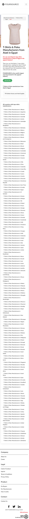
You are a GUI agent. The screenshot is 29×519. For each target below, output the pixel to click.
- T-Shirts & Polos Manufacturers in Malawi (13, 283)
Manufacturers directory (9, 17)
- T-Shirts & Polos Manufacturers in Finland (13, 203)
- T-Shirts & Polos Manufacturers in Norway (14, 328)
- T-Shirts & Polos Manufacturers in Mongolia (14, 295)
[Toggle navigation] (26, 4)
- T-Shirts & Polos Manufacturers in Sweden (14, 384)
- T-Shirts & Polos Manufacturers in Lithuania (14, 270)
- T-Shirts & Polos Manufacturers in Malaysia (14, 285)
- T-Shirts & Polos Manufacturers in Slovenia (14, 367)
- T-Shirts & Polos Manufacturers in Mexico (13, 290)
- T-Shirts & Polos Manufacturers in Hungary (14, 231)
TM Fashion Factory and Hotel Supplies (14, 93)
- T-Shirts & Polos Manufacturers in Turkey (13, 411)
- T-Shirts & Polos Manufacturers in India (13, 233)
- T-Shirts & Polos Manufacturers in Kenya (13, 256)
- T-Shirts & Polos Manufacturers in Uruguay (14, 431)
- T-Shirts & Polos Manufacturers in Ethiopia (14, 198)
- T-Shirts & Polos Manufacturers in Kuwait (13, 258)
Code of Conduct (6, 468)
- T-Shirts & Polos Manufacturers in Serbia (13, 356)
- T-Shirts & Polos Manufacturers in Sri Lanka (14, 380)
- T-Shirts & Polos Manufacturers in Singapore (14, 362)
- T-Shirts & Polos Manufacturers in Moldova (14, 293)
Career (3, 459)
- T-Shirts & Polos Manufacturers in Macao (13, 277)
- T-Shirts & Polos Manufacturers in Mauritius (14, 288)
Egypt (6, 19)
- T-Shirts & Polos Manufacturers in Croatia (13, 171)
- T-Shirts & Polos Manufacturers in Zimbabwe (14, 440)
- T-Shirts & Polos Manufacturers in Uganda (13, 414)
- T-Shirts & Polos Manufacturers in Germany (14, 210)
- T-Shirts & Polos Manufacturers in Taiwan (13, 393)
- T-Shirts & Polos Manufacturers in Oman (13, 330)
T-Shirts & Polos (19, 17)
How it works (5, 491)
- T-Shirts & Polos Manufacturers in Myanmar (14, 304)
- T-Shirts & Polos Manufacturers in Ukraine (13, 416)
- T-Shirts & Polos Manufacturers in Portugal (14, 342)
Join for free (7, 80)
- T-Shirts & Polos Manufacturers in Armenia (14, 114)
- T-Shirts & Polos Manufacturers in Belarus (13, 130)
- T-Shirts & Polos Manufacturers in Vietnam (14, 435)
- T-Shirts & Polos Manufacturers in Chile (13, 162)
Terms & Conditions (6, 474)
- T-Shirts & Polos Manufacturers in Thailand (14, 398)
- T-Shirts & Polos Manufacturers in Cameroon (14, 153)
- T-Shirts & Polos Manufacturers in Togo (13, 400)
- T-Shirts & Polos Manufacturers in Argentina (14, 112)
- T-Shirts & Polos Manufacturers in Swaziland (14, 382)
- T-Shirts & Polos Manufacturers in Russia (13, 347)
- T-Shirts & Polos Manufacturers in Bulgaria (14, 148)
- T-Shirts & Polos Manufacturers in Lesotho (14, 268)
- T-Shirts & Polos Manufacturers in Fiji (12, 201)
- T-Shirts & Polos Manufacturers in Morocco (14, 301)
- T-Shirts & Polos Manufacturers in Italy (13, 242)
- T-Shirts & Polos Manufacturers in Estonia (13, 196)
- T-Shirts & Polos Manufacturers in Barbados (14, 127)
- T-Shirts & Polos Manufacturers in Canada (13, 155)
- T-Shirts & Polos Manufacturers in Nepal (13, 308)
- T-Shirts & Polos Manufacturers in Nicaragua (14, 319)
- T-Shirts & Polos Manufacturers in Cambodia (14, 150)
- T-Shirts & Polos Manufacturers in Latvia (13, 263)
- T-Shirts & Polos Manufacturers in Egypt (13, 189)
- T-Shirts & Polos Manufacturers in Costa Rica (14, 169)
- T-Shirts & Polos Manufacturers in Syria (13, 391)
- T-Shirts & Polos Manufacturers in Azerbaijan (14, 121)
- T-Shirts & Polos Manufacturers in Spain (13, 377)
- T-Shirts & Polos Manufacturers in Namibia (14, 306)
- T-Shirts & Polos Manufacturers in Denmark (14, 178)
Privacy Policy (5, 477)
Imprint (3, 471)
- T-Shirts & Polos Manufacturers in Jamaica (14, 245)
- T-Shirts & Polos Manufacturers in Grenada (14, 217)
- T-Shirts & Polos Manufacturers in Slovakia (14, 364)
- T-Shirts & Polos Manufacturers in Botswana (14, 141)
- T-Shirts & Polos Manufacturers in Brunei (13, 146)
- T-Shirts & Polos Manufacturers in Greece (13, 215)
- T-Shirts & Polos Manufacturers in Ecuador (14, 187)
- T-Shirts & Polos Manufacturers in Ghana (13, 212)
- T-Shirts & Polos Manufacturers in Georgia (13, 208)
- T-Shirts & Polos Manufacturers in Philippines (14, 337)
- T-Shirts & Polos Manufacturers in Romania (14, 344)
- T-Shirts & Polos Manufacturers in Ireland (13, 238)
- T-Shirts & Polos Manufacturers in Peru (13, 335)
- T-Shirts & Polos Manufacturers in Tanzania (14, 395)
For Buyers (4, 486)
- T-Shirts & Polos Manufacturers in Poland (13, 340)
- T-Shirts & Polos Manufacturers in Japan (13, 247)
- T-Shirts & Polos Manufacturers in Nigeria (13, 321)
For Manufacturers (6, 489)
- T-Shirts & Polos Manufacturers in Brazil (13, 143)
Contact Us (4, 501)
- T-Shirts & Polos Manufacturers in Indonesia (14, 235)
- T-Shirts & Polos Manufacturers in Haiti (13, 222)
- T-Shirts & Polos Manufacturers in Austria (13, 119)
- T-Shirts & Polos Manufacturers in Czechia (13, 176)
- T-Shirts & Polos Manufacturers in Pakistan (14, 333)
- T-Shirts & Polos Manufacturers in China (13, 164)
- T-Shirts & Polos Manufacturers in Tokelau (13, 403)
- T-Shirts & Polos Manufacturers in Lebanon (14, 265)
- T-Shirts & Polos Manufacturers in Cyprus (13, 173)
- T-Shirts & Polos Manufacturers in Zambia (13, 438)
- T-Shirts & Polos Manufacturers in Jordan (13, 250)
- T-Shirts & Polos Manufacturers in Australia (14, 116)
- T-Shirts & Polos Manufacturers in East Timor (14, 185)
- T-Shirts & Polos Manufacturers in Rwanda (14, 349)
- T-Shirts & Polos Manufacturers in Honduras (14, 224)
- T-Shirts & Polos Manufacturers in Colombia (14, 166)
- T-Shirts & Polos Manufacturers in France (13, 205)
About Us (3, 456)
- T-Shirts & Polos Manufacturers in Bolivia (13, 135)
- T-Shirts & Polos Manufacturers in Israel (13, 240)
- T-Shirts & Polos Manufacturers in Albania (13, 109)
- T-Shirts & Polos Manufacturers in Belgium (14, 132)
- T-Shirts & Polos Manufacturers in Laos (13, 261)
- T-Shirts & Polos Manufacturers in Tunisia (13, 409)
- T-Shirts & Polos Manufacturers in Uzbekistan (14, 433)
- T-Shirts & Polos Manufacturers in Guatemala (14, 219)
